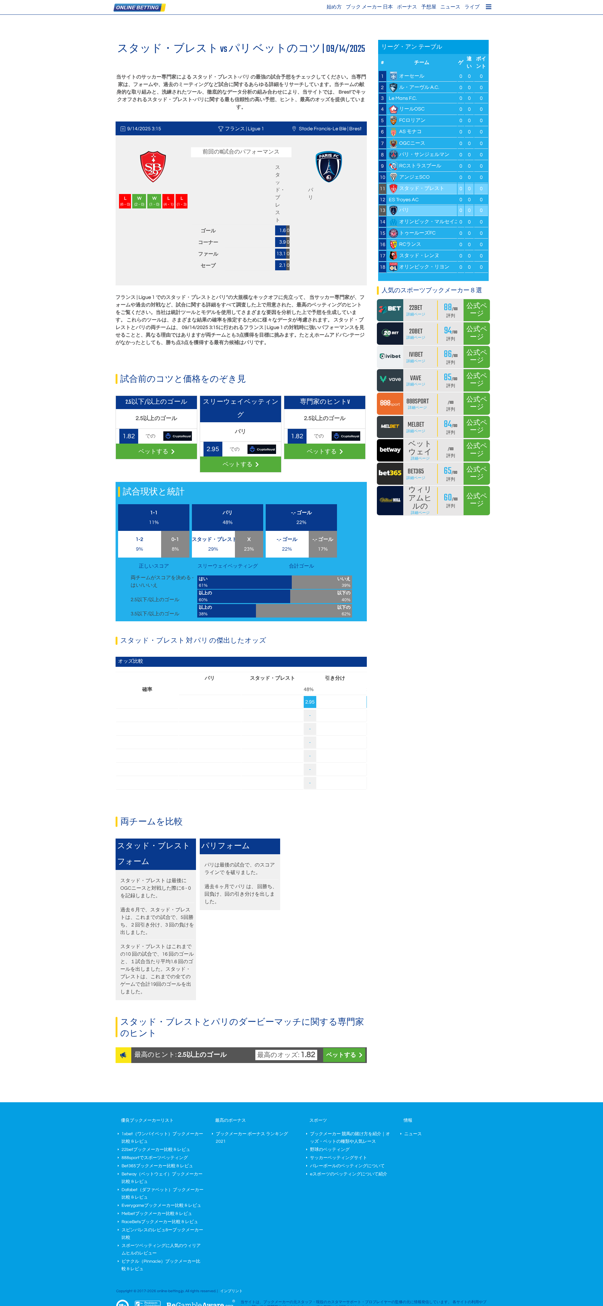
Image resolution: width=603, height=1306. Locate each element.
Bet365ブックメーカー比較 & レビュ (157, 1166)
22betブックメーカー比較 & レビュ (156, 1149)
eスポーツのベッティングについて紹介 (348, 1174)
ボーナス (407, 6)
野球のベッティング (330, 1149)
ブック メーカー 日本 (369, 6)
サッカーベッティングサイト (338, 1158)
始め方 (334, 6)
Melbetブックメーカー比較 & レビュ (157, 1214)
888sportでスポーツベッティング (155, 1158)
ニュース (450, 6)
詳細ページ (415, 314)
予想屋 (428, 6)
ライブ (472, 6)
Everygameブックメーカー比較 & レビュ (161, 1205)
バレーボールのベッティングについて (347, 1166)
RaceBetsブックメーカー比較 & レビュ (160, 1222)
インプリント (231, 1291)
